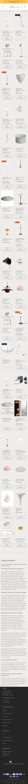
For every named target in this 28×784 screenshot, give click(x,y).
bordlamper (22, 683)
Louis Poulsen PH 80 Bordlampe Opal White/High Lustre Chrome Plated (20, 330)
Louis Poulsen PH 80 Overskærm (6, 209)
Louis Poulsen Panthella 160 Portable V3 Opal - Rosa (7, 390)
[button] (2, 6)
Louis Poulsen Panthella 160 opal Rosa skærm (6, 480)
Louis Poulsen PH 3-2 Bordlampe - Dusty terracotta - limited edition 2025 (20, 210)
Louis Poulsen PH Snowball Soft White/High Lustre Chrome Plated (6, 510)
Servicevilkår (23, 780)
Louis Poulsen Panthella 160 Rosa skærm (20, 300)
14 (19, 552)
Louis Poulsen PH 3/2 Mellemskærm (6, 539)
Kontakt (4, 743)
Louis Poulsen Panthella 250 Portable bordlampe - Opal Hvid (20, 451)
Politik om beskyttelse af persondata (13, 780)
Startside (5, 710)
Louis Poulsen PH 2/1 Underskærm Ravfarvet (21, 539)
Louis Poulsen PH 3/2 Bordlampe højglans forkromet (20, 239)
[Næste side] (23, 552)
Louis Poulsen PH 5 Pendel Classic (20, 271)
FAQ (4, 734)
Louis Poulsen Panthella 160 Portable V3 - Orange (7, 239)
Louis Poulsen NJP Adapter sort (20, 390)
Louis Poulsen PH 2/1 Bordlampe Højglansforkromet (6, 89)
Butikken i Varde (6, 722)
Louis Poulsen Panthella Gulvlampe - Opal (7, 178)
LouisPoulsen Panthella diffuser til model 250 (20, 361)
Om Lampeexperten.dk (8, 713)
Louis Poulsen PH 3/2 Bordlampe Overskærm (7, 419)
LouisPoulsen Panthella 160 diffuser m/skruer (20, 32)
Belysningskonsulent (7, 719)
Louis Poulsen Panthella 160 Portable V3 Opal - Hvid (7, 32)
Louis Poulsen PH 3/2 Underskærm (6, 61)
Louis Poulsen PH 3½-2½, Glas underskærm (6, 329)
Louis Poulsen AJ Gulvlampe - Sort (19, 61)
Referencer (5, 725)
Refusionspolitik (7, 782)
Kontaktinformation (14, 782)
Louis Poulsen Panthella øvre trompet (19, 509)
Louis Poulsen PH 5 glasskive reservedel (20, 480)
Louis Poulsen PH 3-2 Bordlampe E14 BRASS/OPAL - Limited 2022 (20, 420)
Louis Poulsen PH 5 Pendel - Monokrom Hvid (20, 120)
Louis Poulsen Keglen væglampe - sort (7, 271)
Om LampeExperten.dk (8, 740)
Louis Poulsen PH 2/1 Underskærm (20, 149)
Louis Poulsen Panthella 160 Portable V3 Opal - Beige (7, 120)
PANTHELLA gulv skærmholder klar (6, 361)
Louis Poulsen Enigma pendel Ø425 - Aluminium (7, 149)
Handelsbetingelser (7, 737)
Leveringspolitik (22, 782)
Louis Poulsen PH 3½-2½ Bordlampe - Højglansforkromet (6, 451)
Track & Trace (6, 716)
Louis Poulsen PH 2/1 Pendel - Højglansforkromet (20, 178)
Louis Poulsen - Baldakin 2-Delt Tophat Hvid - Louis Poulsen (20, 90)
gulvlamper (4, 685)
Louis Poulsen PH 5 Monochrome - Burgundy (6, 300)
